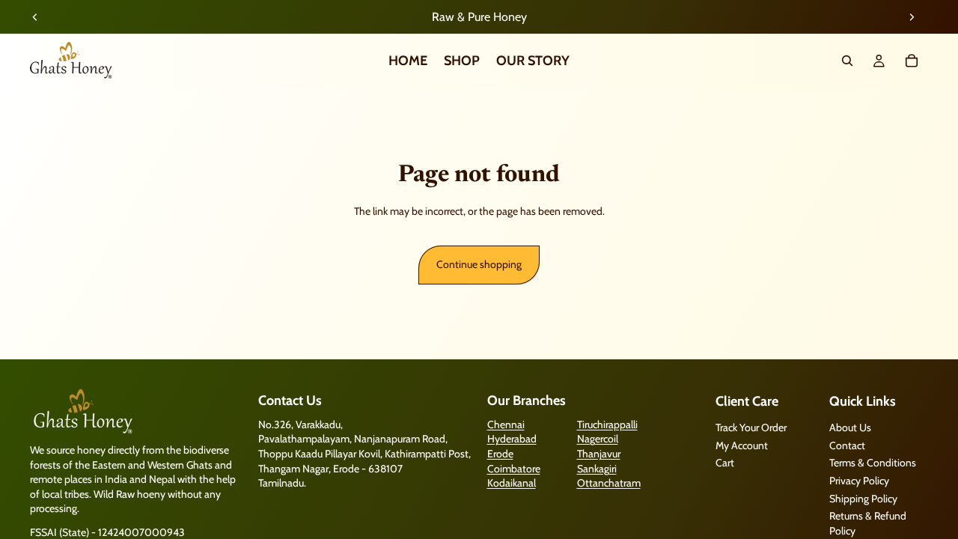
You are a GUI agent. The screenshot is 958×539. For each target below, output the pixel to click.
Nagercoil (597, 438)
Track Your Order (751, 427)
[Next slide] (911, 17)
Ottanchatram (609, 483)
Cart (725, 462)
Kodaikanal (511, 483)
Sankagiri (597, 468)
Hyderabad (512, 438)
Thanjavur (598, 453)
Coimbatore (513, 468)
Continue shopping (479, 264)
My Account (742, 445)
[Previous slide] (35, 17)
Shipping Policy (863, 498)
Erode (500, 453)
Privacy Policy (859, 480)
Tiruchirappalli (607, 424)
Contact (847, 445)
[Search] (847, 60)
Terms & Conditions (872, 462)
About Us (850, 427)
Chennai (506, 424)
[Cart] (911, 60)
